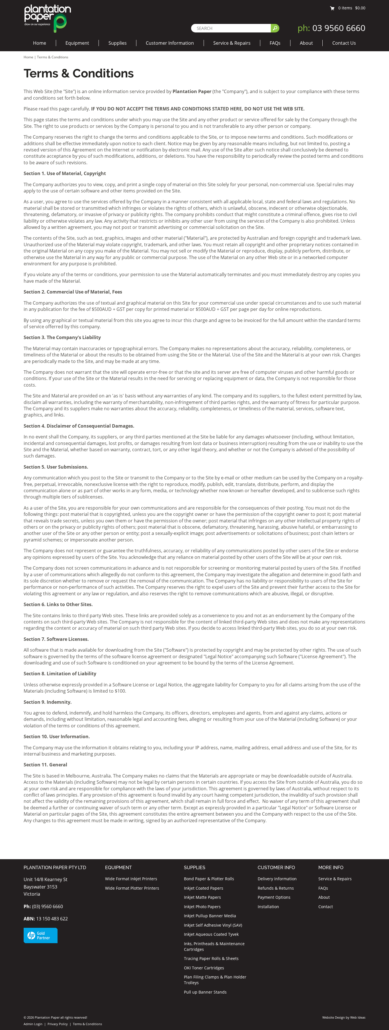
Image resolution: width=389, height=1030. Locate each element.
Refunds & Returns (276, 888)
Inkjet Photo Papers (202, 906)
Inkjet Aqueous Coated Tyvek (211, 934)
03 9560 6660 (331, 28)
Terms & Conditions (52, 57)
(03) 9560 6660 (43, 906)
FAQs (275, 43)
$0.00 (360, 8)
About (306, 43)
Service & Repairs (232, 43)
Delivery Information (277, 878)
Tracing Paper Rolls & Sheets (211, 958)
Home (39, 43)
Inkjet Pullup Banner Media (210, 915)
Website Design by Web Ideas (343, 1017)
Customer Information (170, 43)
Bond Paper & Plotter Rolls (209, 878)
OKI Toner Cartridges (204, 968)
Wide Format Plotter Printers (132, 888)
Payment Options (274, 897)
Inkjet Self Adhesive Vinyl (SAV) (213, 925)
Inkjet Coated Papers (203, 888)
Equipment (77, 43)
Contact (325, 906)
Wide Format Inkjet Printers (131, 878)
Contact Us (344, 43)
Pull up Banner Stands (205, 992)
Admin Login (33, 1024)
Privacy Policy (58, 1024)
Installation (268, 906)
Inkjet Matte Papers (202, 897)
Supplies (117, 43)
